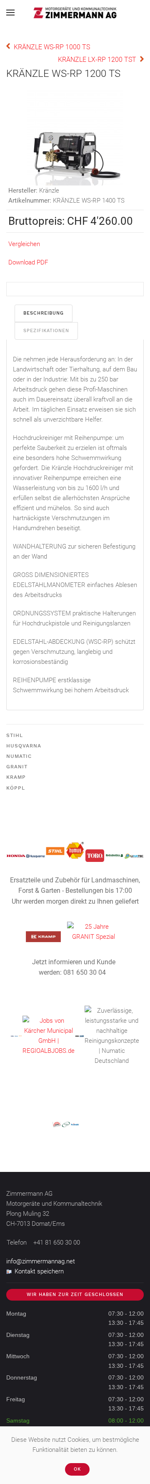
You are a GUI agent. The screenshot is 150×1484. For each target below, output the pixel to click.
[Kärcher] (48, 1035)
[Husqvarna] (35, 855)
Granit (17, 767)
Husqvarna (23, 746)
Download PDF (28, 262)
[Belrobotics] (114, 855)
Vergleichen (24, 244)
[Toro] (94, 855)
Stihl (14, 735)
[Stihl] (55, 850)
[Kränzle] (16, 1035)
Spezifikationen (46, 330)
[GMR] (82, 1035)
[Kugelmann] (76, 1035)
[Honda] (16, 855)
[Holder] (20, 1035)
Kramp (16, 777)
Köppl (15, 788)
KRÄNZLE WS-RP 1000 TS (52, 47)
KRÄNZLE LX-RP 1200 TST (97, 60)
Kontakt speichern (39, 1271)
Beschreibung (43, 313)
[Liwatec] (134, 855)
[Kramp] (43, 936)
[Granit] (93, 931)
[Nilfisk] (12, 1035)
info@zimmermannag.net (40, 1261)
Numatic (19, 756)
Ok (77, 1469)
